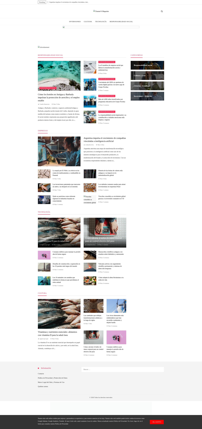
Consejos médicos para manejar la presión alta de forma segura (115, 349)
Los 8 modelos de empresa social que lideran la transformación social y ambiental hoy (110, 67)
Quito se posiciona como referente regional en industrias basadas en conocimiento (64, 198)
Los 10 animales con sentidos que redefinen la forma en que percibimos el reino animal (66, 280)
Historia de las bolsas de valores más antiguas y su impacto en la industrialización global (110, 173)
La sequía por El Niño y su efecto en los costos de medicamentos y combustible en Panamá (66, 173)
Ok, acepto (156, 422)
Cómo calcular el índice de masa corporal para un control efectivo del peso (93, 349)
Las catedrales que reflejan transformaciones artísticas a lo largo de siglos (93, 318)
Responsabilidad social (48, 88)
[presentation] (47, 1)
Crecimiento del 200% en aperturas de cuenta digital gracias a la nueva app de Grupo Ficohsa (111, 84)
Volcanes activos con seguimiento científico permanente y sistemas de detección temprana (110, 266)
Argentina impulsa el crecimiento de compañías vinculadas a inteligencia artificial (69, 2)
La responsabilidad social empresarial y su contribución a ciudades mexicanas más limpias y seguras (112, 117)
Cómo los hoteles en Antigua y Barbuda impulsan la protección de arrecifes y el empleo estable (59, 97)
